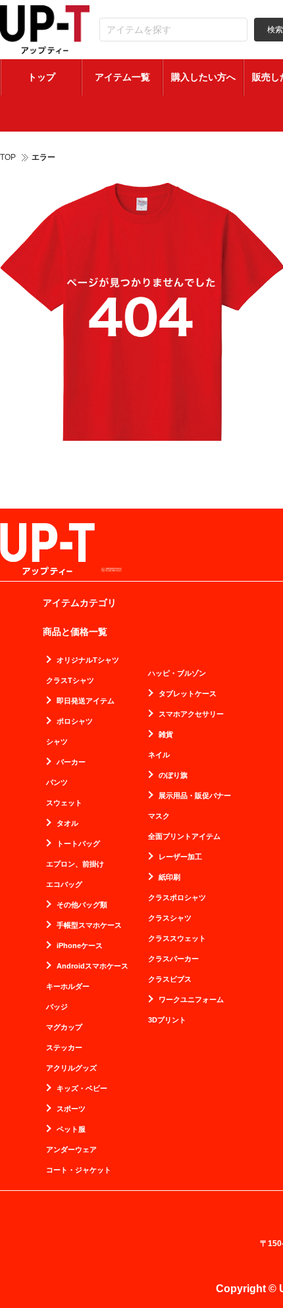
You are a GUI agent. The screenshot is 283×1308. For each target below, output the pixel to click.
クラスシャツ (170, 918)
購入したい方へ (203, 77)
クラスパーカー (173, 959)
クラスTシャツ (70, 680)
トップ (41, 77)
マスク (159, 816)
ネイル (159, 755)
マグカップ (64, 1027)
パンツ (57, 782)
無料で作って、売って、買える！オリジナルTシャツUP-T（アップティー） (45, 30)
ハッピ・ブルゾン (177, 673)
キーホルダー (68, 986)
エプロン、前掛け (75, 864)
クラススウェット (177, 938)
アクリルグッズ (71, 1068)
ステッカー (64, 1047)
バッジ (57, 1007)
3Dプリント (167, 1020)
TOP (8, 157)
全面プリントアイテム (184, 836)
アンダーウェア (71, 1149)
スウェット (64, 803)
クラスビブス (170, 979)
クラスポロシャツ (177, 897)
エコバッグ (64, 884)
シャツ (57, 741)
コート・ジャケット (78, 1170)
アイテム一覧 (122, 77)
